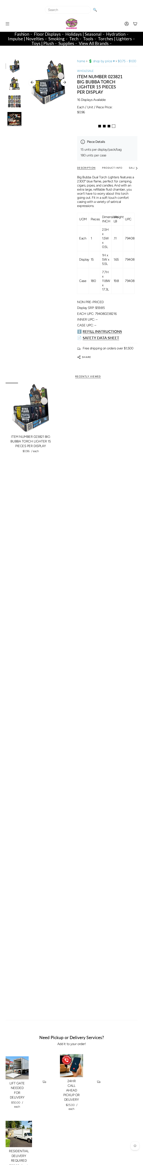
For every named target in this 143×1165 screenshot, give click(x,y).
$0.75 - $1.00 (127, 61)
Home (81, 61)
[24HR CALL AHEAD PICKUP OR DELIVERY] (71, 1065)
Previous (32, 82)
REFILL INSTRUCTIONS (102, 331)
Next (64, 82)
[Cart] (135, 23)
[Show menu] (7, 23)
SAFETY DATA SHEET (101, 337)
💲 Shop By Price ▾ (101, 61)
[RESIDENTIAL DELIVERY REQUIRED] (19, 1134)
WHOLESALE (85, 71)
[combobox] (68, 10)
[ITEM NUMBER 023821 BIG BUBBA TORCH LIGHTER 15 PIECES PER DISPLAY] (31, 408)
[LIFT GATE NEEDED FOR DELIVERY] (17, 1067)
